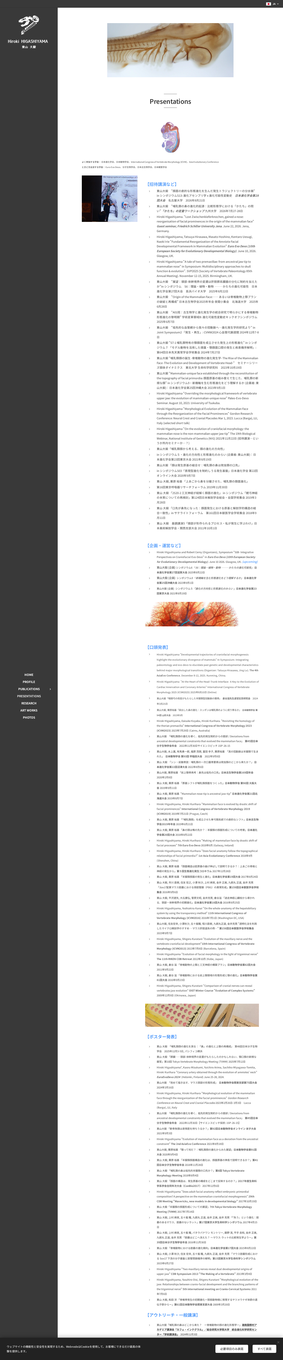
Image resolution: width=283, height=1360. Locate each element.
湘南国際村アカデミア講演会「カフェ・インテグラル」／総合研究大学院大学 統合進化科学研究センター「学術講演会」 (207, 1329)
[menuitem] (29, 674)
